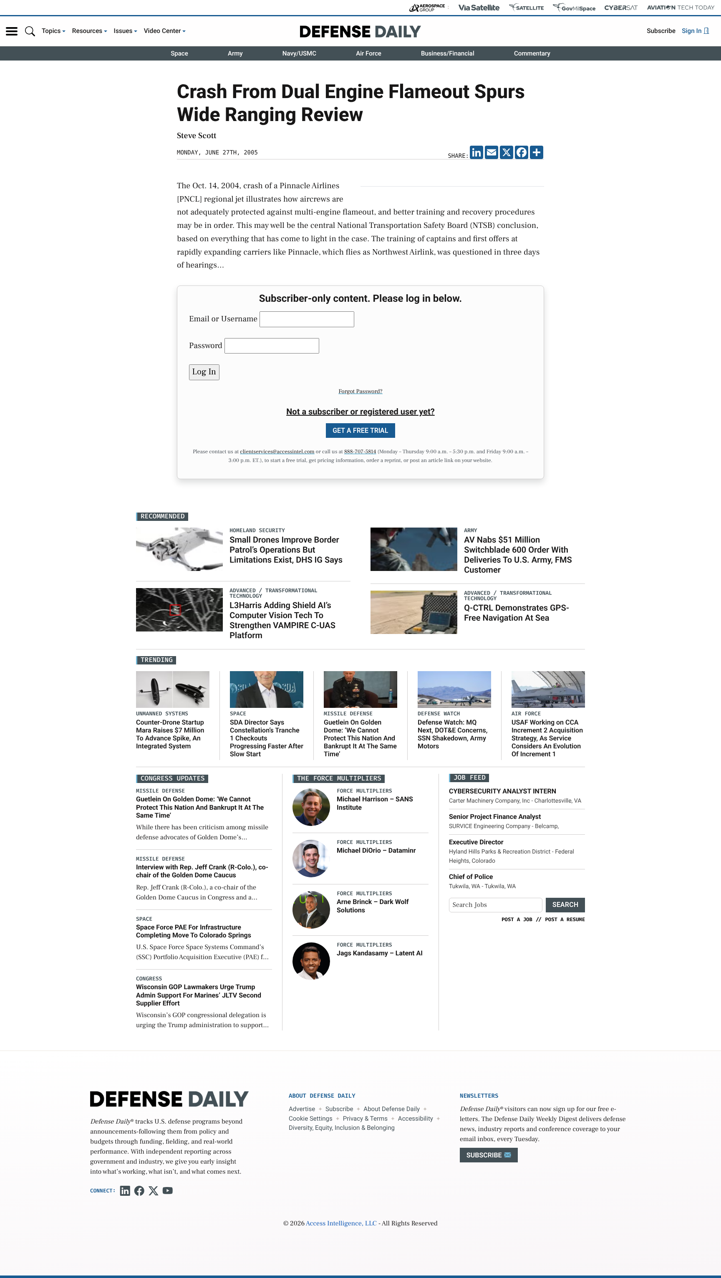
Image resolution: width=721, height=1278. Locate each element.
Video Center (162, 31)
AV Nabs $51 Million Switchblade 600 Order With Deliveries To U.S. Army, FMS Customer (518, 555)
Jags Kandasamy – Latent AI (380, 953)
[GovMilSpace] (574, 7)
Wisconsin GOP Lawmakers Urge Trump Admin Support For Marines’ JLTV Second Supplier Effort (198, 995)
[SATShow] (526, 7)
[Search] (30, 31)
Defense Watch (439, 714)
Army (235, 53)
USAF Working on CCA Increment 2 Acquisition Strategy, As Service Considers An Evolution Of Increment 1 (547, 738)
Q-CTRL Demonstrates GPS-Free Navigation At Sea (516, 613)
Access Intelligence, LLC (341, 1224)
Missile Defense (348, 714)
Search (565, 905)
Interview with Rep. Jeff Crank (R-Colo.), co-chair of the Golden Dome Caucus (202, 871)
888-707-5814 (360, 452)
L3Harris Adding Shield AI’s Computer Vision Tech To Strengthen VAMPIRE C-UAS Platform (282, 620)
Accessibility (415, 1118)
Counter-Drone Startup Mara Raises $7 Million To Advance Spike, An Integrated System (170, 734)
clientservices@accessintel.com (277, 452)
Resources (87, 31)
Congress (149, 979)
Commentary (532, 53)
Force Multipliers (364, 791)
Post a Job (517, 919)
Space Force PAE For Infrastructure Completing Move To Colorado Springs (193, 931)
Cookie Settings (311, 1118)
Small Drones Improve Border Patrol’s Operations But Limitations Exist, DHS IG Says (286, 550)
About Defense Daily (391, 1109)
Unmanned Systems (162, 714)
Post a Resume (565, 919)
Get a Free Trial (360, 430)
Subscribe (661, 31)
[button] (11, 31)
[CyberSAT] (621, 7)
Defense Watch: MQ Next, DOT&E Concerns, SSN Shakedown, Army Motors (452, 734)
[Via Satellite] (479, 7)
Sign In (692, 31)
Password (205, 345)
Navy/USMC (299, 53)
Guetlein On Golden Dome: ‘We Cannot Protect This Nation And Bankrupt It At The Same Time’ (360, 738)
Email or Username (223, 318)
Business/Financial (447, 53)
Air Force (368, 53)
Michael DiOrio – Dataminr (376, 850)
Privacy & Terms (365, 1118)
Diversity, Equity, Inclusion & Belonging (342, 1128)
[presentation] (311, 807)
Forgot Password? (360, 391)
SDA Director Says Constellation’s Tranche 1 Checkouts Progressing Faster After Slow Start (266, 738)
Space (179, 53)
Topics (51, 31)
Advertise (302, 1109)
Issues (123, 31)
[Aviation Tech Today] (681, 7)
